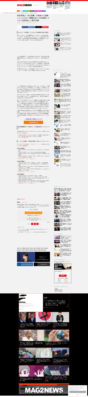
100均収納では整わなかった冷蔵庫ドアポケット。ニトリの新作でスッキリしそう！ (65, 156)
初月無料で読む (32, 122)
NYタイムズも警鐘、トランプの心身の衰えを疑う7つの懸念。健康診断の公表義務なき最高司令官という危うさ (65, 228)
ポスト (39, 27)
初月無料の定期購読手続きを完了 (31, 131)
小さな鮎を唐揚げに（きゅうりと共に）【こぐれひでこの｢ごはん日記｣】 (65, 160)
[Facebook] (33, 5)
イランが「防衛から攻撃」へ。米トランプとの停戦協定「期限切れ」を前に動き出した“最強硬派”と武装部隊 (65, 198)
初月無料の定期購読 (22, 144)
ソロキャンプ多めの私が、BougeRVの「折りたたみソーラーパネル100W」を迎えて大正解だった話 (65, 116)
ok (77, 391)
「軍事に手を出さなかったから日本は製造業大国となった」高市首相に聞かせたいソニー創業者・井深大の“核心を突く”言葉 (67, 7)
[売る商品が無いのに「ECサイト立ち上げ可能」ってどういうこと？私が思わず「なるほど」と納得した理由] (57, 50)
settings (77, 394)
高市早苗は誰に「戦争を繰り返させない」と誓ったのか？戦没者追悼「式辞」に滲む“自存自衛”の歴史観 (65, 215)
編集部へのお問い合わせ (59, 290)
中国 (31, 248)
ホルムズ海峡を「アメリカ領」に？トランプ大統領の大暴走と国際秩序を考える (32, 232)
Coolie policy (77, 389)
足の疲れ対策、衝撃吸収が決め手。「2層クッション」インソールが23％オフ (65, 130)
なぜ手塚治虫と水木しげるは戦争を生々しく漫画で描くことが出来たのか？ (61, 6)
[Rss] (36, 5)
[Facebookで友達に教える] (25, 262)
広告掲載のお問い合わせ (59, 289)
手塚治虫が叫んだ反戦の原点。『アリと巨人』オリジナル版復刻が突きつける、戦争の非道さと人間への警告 (31, 379)
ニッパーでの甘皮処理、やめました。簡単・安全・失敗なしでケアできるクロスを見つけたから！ (65, 134)
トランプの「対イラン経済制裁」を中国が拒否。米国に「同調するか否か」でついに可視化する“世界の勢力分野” (55, 7)
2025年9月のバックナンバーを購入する (26, 183)
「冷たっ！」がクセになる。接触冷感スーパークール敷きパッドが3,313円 (65, 125)
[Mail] (38, 5)
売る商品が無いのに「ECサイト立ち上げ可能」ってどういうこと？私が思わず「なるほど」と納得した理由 (65, 48)
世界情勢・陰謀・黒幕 (26, 248)
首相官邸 (23, 199)
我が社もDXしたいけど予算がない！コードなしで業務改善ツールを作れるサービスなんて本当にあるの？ (65, 90)
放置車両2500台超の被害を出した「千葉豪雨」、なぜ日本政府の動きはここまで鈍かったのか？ (65, 80)
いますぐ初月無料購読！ (23, 137)
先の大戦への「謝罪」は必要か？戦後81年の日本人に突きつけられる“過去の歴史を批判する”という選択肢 (65, 189)
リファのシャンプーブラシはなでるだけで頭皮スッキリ (62, 108)
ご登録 (34, 115)
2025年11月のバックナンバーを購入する (26, 158)
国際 (19, 22)
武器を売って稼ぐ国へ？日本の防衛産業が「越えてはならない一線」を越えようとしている (43, 324)
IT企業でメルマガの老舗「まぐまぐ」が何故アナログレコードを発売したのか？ (65, 44)
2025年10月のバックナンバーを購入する (26, 171)
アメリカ (19, 248)
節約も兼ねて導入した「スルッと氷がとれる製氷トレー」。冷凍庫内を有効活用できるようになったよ (65, 112)
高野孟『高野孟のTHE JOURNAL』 (32, 22)
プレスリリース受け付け (59, 291)
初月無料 (47, 115)
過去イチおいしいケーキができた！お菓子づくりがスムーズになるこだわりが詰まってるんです (65, 121)
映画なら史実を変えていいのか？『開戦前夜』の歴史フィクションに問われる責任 (65, 147)
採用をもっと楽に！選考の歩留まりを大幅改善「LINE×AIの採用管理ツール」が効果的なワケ (65, 34)
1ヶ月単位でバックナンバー (35, 144)
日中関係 (46, 248)
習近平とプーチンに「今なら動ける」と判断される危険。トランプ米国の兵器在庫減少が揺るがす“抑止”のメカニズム (60, 361)
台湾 (35, 248)
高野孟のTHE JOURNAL (32, 112)
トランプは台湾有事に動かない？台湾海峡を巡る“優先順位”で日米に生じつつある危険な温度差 (49, 6)
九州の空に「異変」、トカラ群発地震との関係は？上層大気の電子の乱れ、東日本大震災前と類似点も (65, 241)
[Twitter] (35, 5)
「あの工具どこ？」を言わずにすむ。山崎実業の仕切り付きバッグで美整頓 (65, 138)
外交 (42, 248)
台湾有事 (38, 248)
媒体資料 (56, 288)
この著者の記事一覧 (23, 202)
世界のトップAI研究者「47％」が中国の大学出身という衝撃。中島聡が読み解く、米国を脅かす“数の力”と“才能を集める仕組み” (31, 343)
